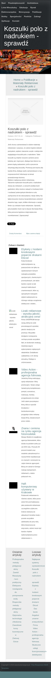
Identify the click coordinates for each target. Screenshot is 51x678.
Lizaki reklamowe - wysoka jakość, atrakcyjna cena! (31, 313)
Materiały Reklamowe (25, 83)
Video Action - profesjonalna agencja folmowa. (31, 372)
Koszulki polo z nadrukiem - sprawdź (36, 575)
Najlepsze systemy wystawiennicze (38, 562)
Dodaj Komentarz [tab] (15, 233)
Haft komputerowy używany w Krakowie (29, 488)
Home (17, 79)
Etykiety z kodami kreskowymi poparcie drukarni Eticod (31, 253)
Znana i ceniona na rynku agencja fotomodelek (31, 431)
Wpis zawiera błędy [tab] (33, 233)
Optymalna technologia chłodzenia (17, 618)
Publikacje (29, 79)
